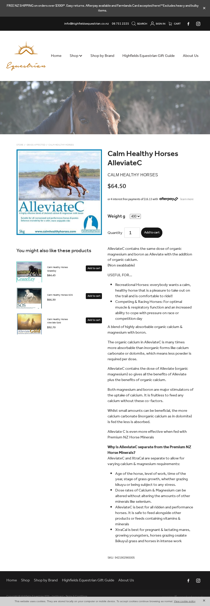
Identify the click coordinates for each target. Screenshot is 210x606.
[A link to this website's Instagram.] (198, 23)
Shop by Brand (102, 55)
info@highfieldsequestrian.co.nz (86, 24)
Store (19, 145)
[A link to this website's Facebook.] (188, 23)
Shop (74, 55)
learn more (187, 199)
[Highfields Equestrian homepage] (26, 56)
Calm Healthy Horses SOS (60, 295)
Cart (177, 23)
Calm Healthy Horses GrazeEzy (57, 269)
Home (56, 55)
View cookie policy (184, 601)
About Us (190, 55)
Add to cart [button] (152, 232)
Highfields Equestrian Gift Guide (148, 55)
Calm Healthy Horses (61, 145)
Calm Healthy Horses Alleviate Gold (57, 321)
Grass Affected (36, 145)
